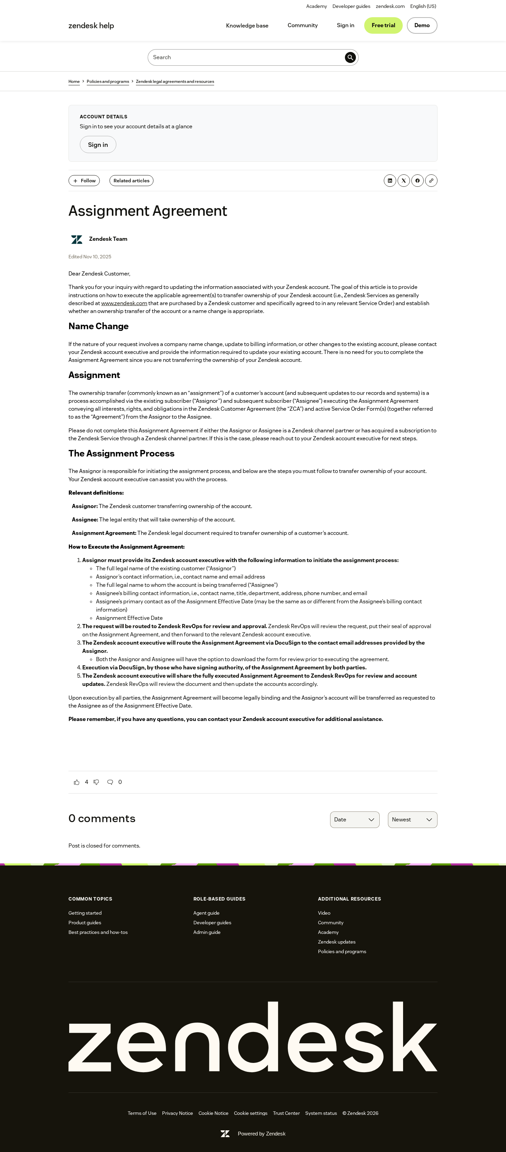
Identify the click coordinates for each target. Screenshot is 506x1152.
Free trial (383, 25)
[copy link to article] (431, 180)
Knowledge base (247, 25)
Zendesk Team (108, 239)
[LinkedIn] (390, 180)
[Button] (77, 782)
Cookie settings (250, 1113)
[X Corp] (404, 180)
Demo (422, 25)
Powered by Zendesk (262, 1133)
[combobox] (355, 819)
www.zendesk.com (124, 303)
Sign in (346, 25)
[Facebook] (417, 180)
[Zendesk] (253, 1037)
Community (303, 25)
